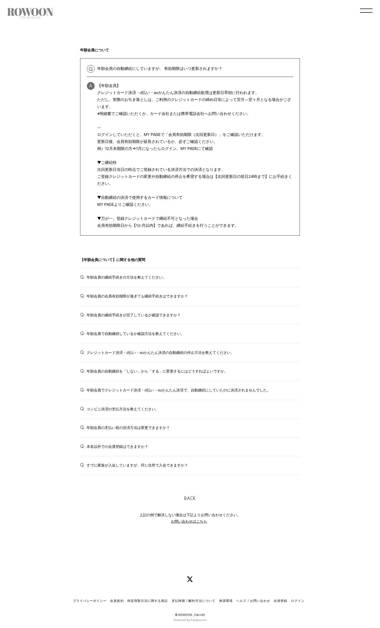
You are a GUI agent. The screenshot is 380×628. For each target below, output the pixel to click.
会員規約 (117, 601)
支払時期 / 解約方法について (194, 601)
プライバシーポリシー (90, 601)
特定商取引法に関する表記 (147, 601)
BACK (190, 499)
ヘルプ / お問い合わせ (253, 601)
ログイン (298, 601)
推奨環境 (226, 601)
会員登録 (280, 601)
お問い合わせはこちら (189, 521)
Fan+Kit (199, 615)
